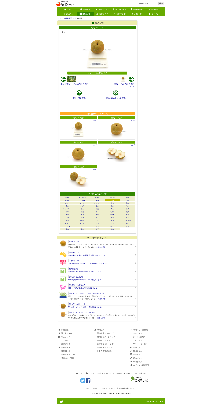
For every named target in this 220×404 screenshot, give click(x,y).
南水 (112, 223)
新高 (127, 223)
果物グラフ (65, 344)
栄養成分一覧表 (67, 358)
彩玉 (82, 209)
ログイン (155, 14)
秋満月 (67, 200)
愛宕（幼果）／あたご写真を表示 (74, 83)
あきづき (112, 197)
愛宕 (97, 200)
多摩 (112, 217)
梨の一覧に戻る (79, 98)
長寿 (67, 220)
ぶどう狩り (137, 340)
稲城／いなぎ (78, 117)
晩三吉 (67, 203)
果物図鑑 (86, 9)
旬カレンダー (120, 9)
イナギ (132, 86)
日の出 (112, 226)
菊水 (127, 203)
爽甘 (97, 217)
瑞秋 (82, 217)
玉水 (97, 206)
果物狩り (69, 14)
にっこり (82, 226)
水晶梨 (67, 217)
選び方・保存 (103, 9)
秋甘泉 (97, 197)
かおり (82, 203)
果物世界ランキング (105, 347)
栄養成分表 (138, 9)
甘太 (112, 203)
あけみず (82, 200)
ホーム (69, 9)
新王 (97, 212)
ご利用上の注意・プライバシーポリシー (105, 373)
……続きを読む (100, 247)
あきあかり (82, 197)
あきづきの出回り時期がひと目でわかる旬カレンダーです (87, 263)
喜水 (67, 206)
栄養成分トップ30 (68, 354)
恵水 (112, 206)
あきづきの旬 (74, 260)
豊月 (127, 226)
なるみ (82, 223)
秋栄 (127, 197)
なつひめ (67, 223)
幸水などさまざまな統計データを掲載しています (84, 271)
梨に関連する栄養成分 (77, 285)
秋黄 (97, 209)
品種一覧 (138, 14)
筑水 (127, 217)
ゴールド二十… (67, 209)
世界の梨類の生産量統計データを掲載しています (84, 280)
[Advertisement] (97, 106)
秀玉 (112, 209)
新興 (127, 212)
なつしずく (112, 220)
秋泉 (127, 209)
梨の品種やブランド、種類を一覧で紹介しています (85, 307)
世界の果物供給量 (104, 351)
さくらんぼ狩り (139, 336)
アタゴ (63, 86)
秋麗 (82, 212)
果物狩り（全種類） (141, 329)
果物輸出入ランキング (106, 336)
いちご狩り (137, 333)
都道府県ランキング (105, 344)
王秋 (127, 200)
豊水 (67, 229)
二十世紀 (67, 226)
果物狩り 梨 (74, 252)
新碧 (127, 215)
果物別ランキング (104, 340)
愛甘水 (67, 197)
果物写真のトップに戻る (116, 98)
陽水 (112, 229)
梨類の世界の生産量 (76, 277)
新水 (67, 215)
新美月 (112, 215)
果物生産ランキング (105, 333)
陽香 (97, 229)
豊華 (82, 229)
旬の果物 (65, 340)
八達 (97, 226)
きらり (82, 206)
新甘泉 (112, 212)
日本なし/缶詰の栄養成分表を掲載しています (83, 288)
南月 (97, 223)
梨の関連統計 (74, 269)
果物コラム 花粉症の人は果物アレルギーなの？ (86, 293)
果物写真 (86, 14)
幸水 (127, 206)
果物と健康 (137, 361)
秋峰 (67, 212)
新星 (82, 215)
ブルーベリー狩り (140, 344)
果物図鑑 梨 (74, 241)
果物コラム (103, 14)
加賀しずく (97, 203)
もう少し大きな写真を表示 (97, 73)
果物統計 (155, 9)
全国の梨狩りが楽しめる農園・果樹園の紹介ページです (87, 255)
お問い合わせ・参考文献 (136, 373)
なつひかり (127, 220)
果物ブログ (120, 14)
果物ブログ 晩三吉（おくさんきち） (82, 312)
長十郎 (82, 220)
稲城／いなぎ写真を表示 (124, 83)
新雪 (97, 215)
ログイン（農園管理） (142, 365)
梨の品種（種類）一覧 (77, 304)
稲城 (112, 200)
